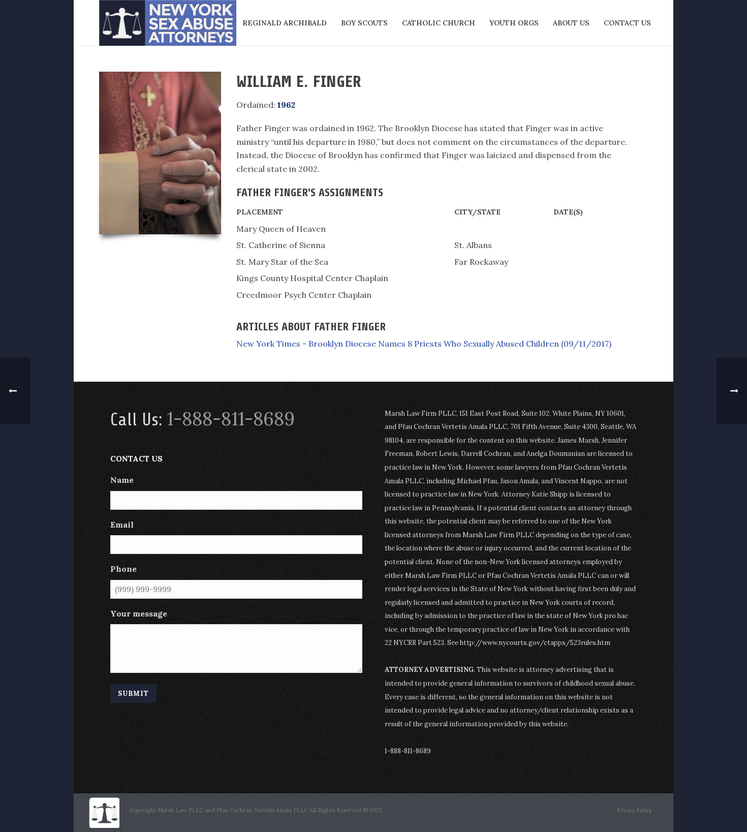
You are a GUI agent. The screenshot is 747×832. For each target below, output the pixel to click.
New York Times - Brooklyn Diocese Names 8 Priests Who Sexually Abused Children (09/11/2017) (423, 343)
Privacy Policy (634, 810)
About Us (571, 22)
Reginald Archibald (284, 22)
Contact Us (627, 22)
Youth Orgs (514, 22)
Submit (133, 693)
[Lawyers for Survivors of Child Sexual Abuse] (104, 812)
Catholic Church (438, 22)
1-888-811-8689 (231, 418)
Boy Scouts (364, 22)
